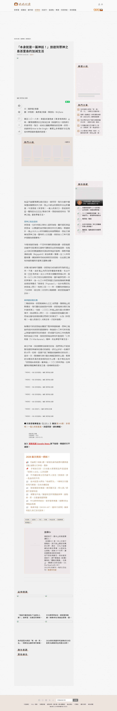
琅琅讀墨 (73, 10)
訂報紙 (76, 704)
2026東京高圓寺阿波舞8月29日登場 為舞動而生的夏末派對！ (58, 641)
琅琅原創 (64, 10)
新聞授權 (42, 704)
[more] (67, 142)
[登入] (99, 4)
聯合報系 (69, 704)
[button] (19, 118)
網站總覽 (90, 704)
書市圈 (30, 10)
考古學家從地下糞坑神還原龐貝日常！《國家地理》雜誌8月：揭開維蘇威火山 (90, 121)
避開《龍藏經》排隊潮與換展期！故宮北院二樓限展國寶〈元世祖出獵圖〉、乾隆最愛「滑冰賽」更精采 (90, 115)
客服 (36, 704)
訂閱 (75, 700)
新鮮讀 (16, 10)
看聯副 (23, 10)
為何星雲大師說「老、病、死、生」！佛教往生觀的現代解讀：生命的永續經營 (30, 642)
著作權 (55, 704)
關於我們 (83, 704)
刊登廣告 (26, 704)
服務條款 (49, 704)
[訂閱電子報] (98, 9)
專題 (57, 10)
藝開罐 (37, 10)
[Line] (19, 112)
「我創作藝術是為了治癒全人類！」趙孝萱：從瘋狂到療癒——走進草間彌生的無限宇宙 (29, 617)
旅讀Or (32, 55)
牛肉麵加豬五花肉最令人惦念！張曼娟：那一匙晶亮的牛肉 (90, 126)
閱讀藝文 (28, 39)
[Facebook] (19, 105)
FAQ (32, 704)
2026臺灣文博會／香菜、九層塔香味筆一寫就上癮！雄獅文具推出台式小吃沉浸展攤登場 (90, 132)
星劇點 (51, 10)
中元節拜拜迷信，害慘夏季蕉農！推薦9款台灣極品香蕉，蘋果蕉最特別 (58, 617)
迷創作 (44, 10)
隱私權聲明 (61, 704)
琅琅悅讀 (16, 39)
